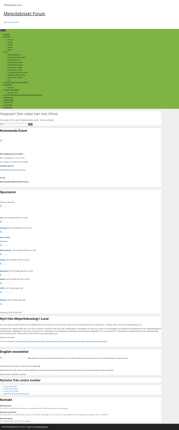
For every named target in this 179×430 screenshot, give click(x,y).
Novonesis (4, 312)
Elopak (2, 279)
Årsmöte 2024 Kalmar (14, 60)
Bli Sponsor (8, 108)
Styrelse (9, 42)
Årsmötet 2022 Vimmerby (15, 65)
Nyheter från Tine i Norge (11, 391)
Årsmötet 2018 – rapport (14, 77)
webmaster (64, 408)
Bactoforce (4, 271)
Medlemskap (9, 100)
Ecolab (2, 260)
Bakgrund (10, 39)
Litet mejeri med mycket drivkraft (17, 72)
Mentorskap (8, 97)
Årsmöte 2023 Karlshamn (15, 62)
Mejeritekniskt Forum (24, 13)
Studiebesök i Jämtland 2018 (16, 75)
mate (5, 228)
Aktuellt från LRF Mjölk (10, 386)
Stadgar (9, 49)
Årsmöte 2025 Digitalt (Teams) (16, 57)
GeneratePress (42, 427)
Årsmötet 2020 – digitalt (14, 67)
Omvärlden (8, 105)
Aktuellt (7, 34)
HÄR (26, 218)
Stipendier (8, 85)
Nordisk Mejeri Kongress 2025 (16, 82)
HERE (39, 366)
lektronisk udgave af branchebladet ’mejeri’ (16, 393)
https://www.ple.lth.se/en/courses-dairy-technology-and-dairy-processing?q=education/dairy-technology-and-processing (61, 341)
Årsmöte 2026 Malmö (13, 54)
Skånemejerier (5, 250)
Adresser (10, 44)
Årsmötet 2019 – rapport (14, 70)
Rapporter (10, 87)
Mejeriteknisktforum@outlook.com (12, 170)
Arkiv (9, 80)
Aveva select (5, 237)
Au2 (1, 228)
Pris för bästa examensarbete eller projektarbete (23, 95)
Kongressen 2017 (12, 92)
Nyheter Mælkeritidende (11, 388)
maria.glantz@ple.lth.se (48, 333)
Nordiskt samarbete (11, 90)
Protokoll (10, 47)
